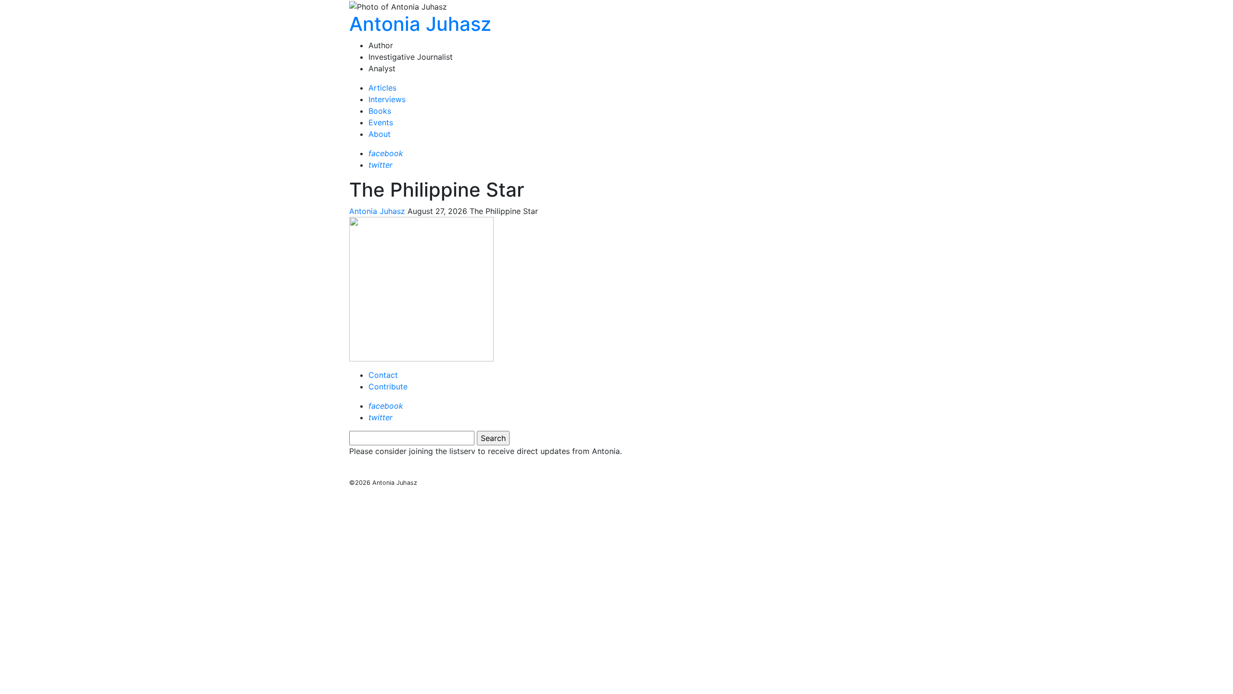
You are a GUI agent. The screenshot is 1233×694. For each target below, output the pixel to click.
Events (380, 122)
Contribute (387, 386)
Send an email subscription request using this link (442, 470)
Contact (383, 375)
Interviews (387, 99)
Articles (382, 88)
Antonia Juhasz (420, 24)
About (379, 134)
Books (379, 111)
